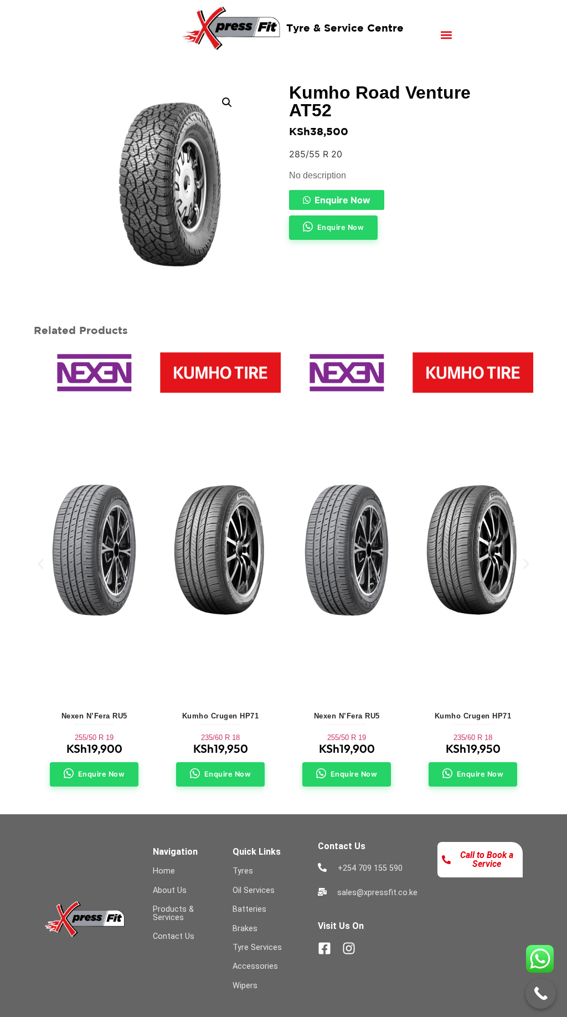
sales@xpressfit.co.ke (377, 892)
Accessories (255, 966)
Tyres (243, 871)
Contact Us (173, 936)
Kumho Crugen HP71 (220, 716)
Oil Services (254, 890)
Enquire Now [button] (340, 227)
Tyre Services (257, 947)
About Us (170, 890)
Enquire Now (342, 200)
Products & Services (173, 913)
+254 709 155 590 (370, 868)
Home (164, 871)
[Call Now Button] (540, 993)
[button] (446, 34)
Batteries (249, 909)
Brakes (245, 928)
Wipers (245, 985)
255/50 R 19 (94, 737)
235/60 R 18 (220, 737)
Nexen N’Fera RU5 (94, 716)
